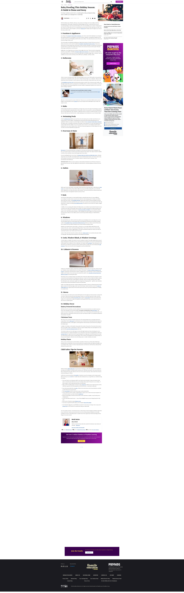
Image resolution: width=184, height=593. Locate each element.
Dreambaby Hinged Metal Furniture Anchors (87, 43)
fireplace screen (78, 401)
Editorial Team (86, 575)
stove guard (87, 297)
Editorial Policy (74, 578)
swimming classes (67, 118)
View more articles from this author (78, 427)
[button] (90, 18)
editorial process (69, 429)
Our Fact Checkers (95, 429)
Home (62, 4)
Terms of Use (87, 580)
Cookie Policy (70, 580)
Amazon (75, 101)
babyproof (83, 28)
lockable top (80, 394)
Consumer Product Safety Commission (74, 35)
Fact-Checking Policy (83, 578)
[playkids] (113, 62)
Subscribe (89, 552)
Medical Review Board (81, 429)
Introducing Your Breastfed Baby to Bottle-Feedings (80, 90)
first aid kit (76, 375)
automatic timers (64, 334)
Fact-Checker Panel (94, 578)
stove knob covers (77, 297)
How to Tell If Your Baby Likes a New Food (112, 30)
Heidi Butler (76, 419)
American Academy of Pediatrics (85, 209)
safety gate (71, 321)
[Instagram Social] (67, 566)
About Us (77, 575)
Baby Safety (70, 4)
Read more (78, 425)
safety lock (84, 384)
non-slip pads (67, 391)
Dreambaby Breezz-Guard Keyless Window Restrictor (75, 222)
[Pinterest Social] (61, 566)
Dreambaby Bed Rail (76, 200)
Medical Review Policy (105, 578)
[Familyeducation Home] (92, 566)
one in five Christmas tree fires (72, 329)
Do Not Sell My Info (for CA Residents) (109, 580)
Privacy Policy (65, 578)
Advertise (95, 575)
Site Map (112, 575)
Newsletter (119, 1)
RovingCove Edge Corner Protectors (81, 51)
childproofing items (71, 368)
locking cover (64, 406)
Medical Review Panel (117, 578)
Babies (65, 4)
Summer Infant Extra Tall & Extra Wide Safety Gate (87, 155)
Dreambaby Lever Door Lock (67, 82)
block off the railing (87, 402)
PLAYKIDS (119, 575)
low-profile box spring (78, 203)
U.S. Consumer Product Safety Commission (94, 121)
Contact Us (104, 575)
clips (77, 388)
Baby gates (63, 150)
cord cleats (90, 243)
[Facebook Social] (63, 566)
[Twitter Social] (65, 566)
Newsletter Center (67, 575)
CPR (71, 376)
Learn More (81, 441)
